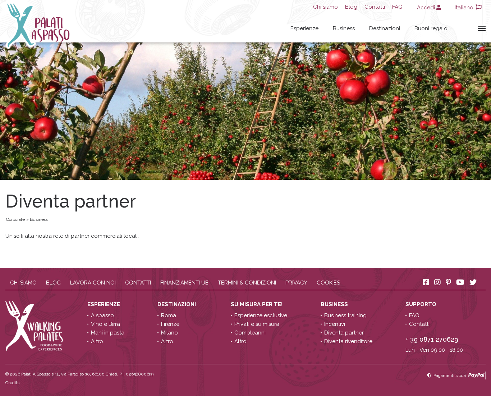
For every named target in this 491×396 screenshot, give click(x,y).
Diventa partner (344, 332)
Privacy (296, 282)
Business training (345, 315)
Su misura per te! (257, 304)
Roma (168, 315)
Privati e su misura (256, 324)
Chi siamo (325, 7)
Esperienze (304, 28)
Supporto (421, 304)
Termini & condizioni (247, 282)
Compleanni (250, 332)
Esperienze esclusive (260, 315)
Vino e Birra (105, 324)
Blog (351, 7)
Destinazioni (384, 28)
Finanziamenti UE (184, 282)
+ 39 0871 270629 (431, 339)
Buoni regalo (431, 28)
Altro (97, 341)
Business (344, 28)
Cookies (328, 282)
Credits (12, 382)
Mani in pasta (107, 332)
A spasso (102, 315)
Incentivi (334, 324)
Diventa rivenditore (348, 341)
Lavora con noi (93, 282)
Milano (169, 332)
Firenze (170, 324)
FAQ (397, 7)
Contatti (374, 7)
